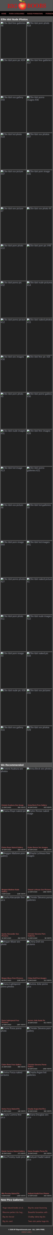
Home (3, 13)
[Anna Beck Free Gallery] (39, 786)
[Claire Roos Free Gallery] (13, 1045)
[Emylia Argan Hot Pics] (39, 1089)
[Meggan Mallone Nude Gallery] (13, 870)
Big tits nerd (7, 1221)
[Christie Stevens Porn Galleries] (39, 914)
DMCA (30, 1232)
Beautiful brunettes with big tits (39, 1212)
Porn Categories (16, 13)
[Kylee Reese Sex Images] (39, 828)
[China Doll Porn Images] (39, 959)
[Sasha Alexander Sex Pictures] (13, 914)
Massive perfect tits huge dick (14, 1212)
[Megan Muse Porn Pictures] (13, 959)
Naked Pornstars (35, 13)
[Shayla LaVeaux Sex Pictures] (39, 870)
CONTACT (24, 1232)
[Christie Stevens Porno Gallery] (39, 1045)
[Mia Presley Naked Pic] (13, 1174)
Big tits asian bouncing (37, 1208)
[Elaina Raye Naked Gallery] (13, 828)
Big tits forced (8, 1217)
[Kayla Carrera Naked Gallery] (13, 1132)
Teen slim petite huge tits (38, 1221)
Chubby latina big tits (36, 1217)
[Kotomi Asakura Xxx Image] (13, 786)
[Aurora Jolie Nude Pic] (39, 1001)
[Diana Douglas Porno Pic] (39, 1132)
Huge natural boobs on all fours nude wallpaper (14, 1208)
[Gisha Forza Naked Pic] (13, 1089)
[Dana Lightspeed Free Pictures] (13, 1001)
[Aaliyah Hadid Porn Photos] (39, 1174)
